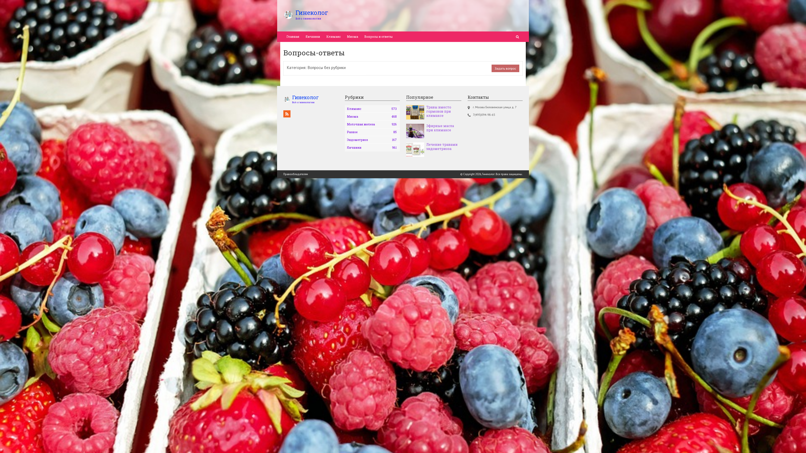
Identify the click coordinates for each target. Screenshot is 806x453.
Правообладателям (295, 174)
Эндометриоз (372, 140)
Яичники (313, 37)
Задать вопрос (505, 68)
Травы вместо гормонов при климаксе (438, 111)
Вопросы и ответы (378, 37)
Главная (293, 37)
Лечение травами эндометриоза (442, 146)
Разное (372, 132)
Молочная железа (372, 124)
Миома (352, 37)
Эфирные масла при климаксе (440, 128)
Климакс (333, 37)
